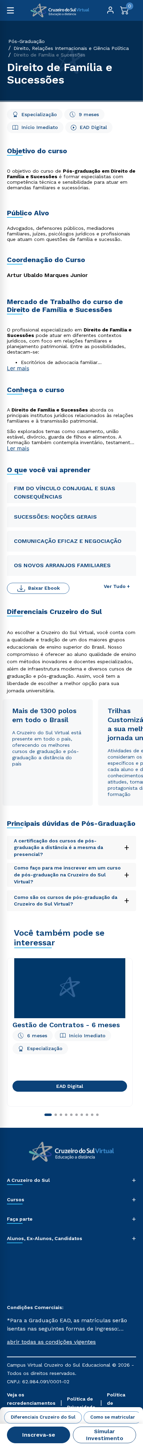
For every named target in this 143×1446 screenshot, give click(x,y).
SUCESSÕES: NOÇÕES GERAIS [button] (56, 516)
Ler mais (18, 368)
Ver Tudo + (117, 586)
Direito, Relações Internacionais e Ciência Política (71, 48)
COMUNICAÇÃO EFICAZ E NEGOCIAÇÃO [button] (67, 541)
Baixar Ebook (44, 588)
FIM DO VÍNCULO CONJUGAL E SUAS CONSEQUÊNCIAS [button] (64, 492)
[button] (71, 1342)
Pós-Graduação (26, 41)
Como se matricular (112, 1417)
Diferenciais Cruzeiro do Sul (43, 1417)
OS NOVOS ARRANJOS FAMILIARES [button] (62, 565)
